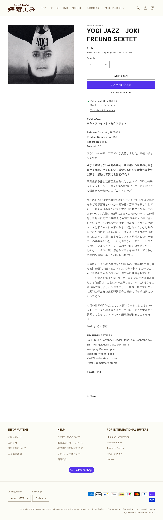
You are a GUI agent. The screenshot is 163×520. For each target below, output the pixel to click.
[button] (77, 8)
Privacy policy (114, 509)
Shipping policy (148, 509)
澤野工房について (17, 448)
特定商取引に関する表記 (70, 448)
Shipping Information (118, 437)
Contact (111, 459)
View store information (102, 110)
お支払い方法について (69, 437)
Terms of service (130, 509)
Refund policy (98, 509)
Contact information (146, 513)
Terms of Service (115, 448)
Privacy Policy (114, 442)
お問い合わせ (15, 437)
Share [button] (93, 396)
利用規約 (62, 459)
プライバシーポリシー (69, 453)
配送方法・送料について (70, 442)
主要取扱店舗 (15, 453)
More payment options (120, 92)
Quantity (91, 58)
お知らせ (12, 442)
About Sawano (115, 453)
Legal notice (128, 513)
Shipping (106, 52)
